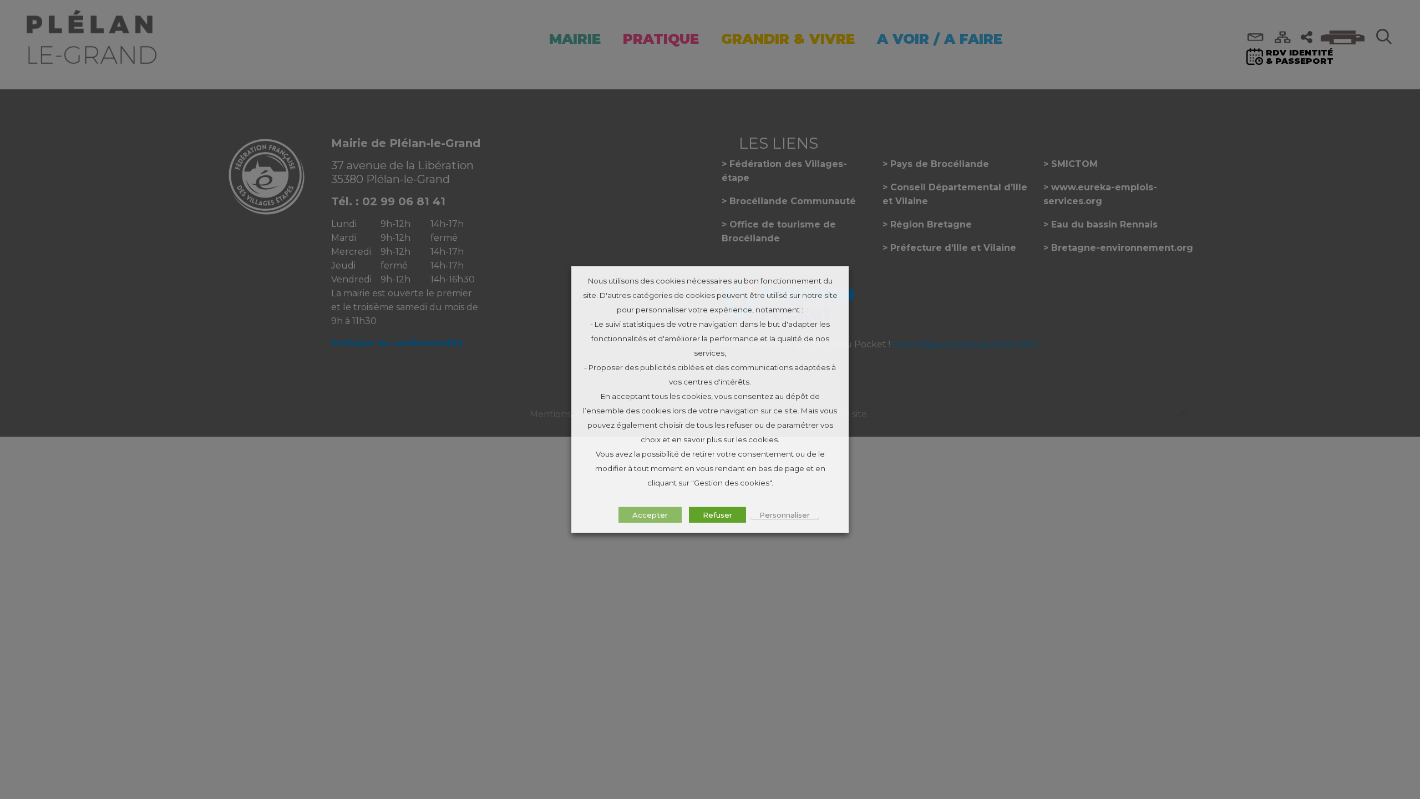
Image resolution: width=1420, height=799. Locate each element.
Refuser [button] (717, 514)
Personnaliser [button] (784, 514)
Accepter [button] (650, 514)
